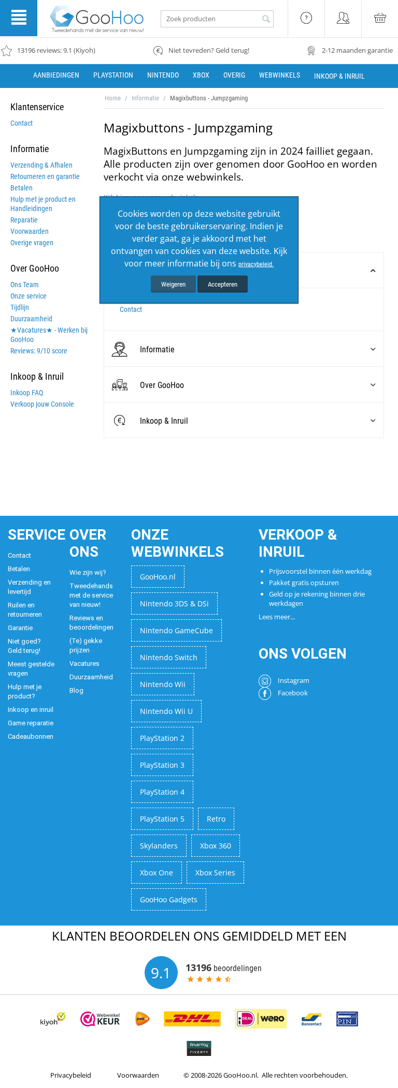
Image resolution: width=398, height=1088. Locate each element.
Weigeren (173, 284)
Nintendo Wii (163, 684)
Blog (76, 690)
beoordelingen (224, 967)
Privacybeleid (70, 1075)
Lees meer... (277, 616)
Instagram (292, 680)
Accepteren (222, 284)
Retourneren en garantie (45, 176)
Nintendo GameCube (176, 630)
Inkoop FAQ (26, 393)
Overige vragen (31, 243)
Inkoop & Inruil (339, 76)
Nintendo (163, 75)
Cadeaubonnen (30, 736)
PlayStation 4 (162, 792)
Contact (21, 123)
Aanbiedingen (56, 75)
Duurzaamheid (31, 319)
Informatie (145, 98)
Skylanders (159, 846)
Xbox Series (215, 872)
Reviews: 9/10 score (38, 351)
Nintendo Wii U (166, 711)
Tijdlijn (19, 307)
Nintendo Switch (168, 657)
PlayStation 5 (162, 819)
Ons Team (24, 284)
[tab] (244, 349)
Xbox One (156, 872)
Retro (216, 819)
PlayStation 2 (162, 738)
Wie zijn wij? (87, 572)
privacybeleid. (256, 263)
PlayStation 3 (162, 765)
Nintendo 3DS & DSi (174, 603)
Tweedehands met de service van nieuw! (91, 595)
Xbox (201, 75)
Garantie (20, 628)
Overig (234, 75)
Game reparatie (30, 723)
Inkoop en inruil (30, 709)
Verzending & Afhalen (41, 165)
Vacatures (84, 663)
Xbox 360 (215, 846)
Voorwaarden (29, 231)
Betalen (21, 188)
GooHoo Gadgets (168, 899)
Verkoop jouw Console (42, 404)
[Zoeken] (266, 19)
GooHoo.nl (158, 577)
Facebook (292, 692)
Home (113, 98)
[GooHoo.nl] (97, 18)
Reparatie (24, 220)
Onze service (28, 296)
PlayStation (113, 75)
